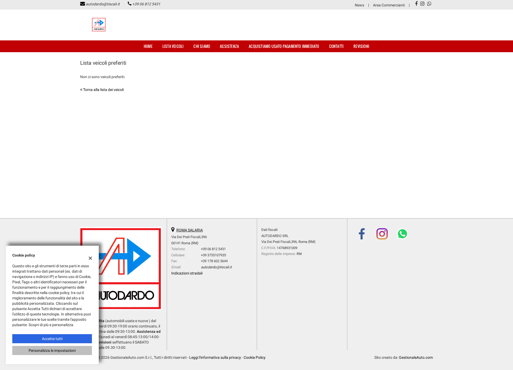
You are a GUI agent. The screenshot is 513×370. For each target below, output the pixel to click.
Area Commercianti (389, 5)
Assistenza (229, 46)
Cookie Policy (255, 357)
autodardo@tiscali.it (103, 4)
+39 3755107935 (213, 255)
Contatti (336, 46)
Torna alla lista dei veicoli (103, 89)
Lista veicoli (173, 46)
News (359, 5)
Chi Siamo (201, 46)
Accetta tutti (52, 339)
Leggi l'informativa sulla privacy (215, 357)
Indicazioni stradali (187, 273)
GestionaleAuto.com (416, 357)
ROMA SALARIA (189, 230)
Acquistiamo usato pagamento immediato (284, 46)
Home (148, 46)
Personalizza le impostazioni (52, 350)
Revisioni (361, 46)
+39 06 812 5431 (146, 4)
